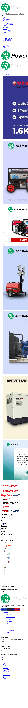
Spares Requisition (9, 24)
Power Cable (5, 34)
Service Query (9, 22)
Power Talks (5, 27)
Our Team (8, 31)
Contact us (5, 32)
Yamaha (3, 517)
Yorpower (4, 528)
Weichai (3, 531)
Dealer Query (6, 26)
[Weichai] (10, 505)
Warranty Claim (9, 23)
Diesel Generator (6, 37)
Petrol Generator (6, 41)
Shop (4, 18)
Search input (3, 13)
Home (4, 17)
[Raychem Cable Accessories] (10, 497)
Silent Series (5, 45)
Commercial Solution (7, 35)
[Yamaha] (6, 508)
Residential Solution (7, 44)
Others (4, 47)
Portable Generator (7, 43)
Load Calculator (6, 19)
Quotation (5, 670)
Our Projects (5, 25)
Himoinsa (4, 526)
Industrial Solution (7, 39)
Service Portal (6, 20)
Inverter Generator (7, 40)
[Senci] (6, 500)
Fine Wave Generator (7, 38)
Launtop (3, 523)
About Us (5, 29)
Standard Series (6, 46)
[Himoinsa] (10, 487)
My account (5, 677)
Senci (2, 520)
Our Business (8, 30)
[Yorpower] (10, 513)
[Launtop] (10, 492)
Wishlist (4, 676)
